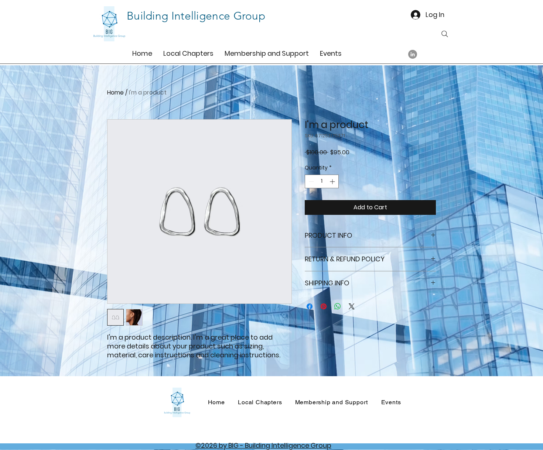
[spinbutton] (321, 181)
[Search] (444, 34)
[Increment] (333, 181)
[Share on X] (351, 306)
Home (115, 92)
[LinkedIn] (412, 54)
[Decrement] (310, 181)
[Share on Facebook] (309, 306)
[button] (188, 53)
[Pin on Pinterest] (323, 306)
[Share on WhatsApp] (337, 306)
